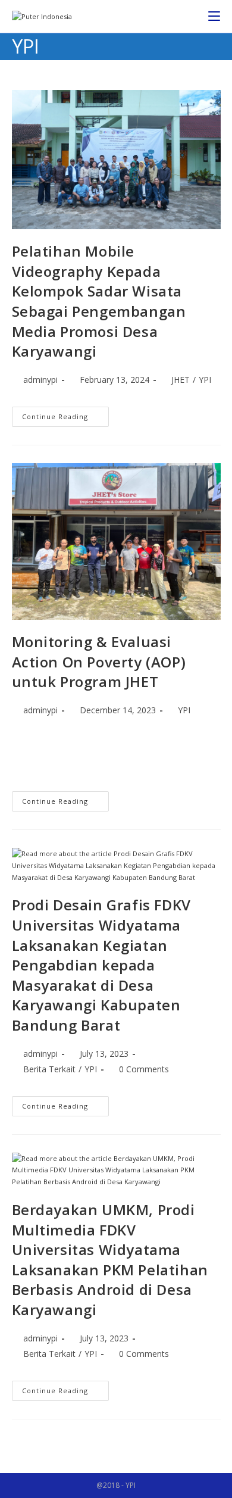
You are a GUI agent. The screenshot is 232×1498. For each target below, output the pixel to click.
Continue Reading (65, 414)
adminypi (40, 379)
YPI (205, 379)
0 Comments (144, 1069)
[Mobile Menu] (214, 16)
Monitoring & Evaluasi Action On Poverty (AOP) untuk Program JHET (99, 661)
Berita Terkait (49, 1069)
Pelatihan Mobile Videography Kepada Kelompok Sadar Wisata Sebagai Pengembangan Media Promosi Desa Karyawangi (99, 301)
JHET (180, 379)
